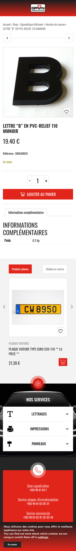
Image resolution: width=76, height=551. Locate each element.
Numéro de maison (55, 24)
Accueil (6, 24)
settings (43, 537)
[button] (63, 362)
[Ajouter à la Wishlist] (67, 111)
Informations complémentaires (26, 212)
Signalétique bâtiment (31, 24)
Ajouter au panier (41, 194)
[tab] (26, 212)
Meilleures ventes (55, 269)
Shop (15, 24)
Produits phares (20, 269)
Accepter (12, 544)
